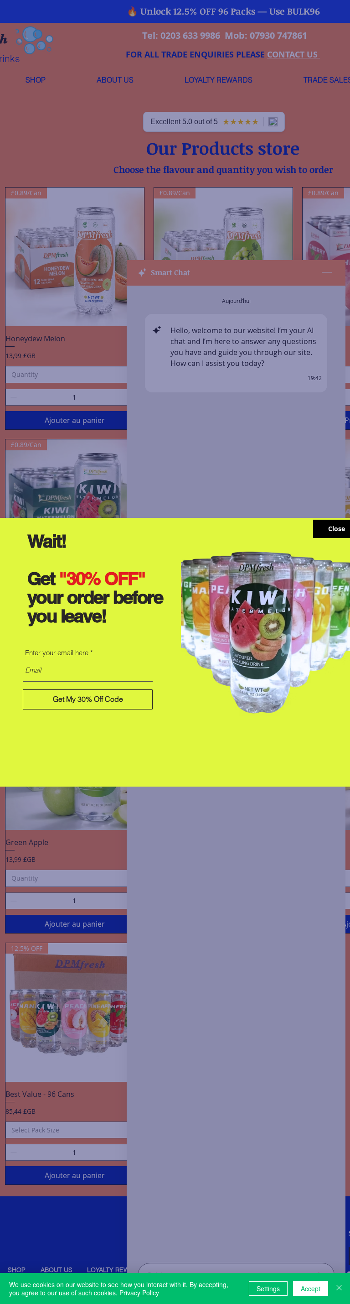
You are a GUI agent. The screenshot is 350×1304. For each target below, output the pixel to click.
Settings (268, 1288)
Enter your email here (56, 652)
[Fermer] (339, 1288)
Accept (310, 1288)
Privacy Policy (139, 1292)
